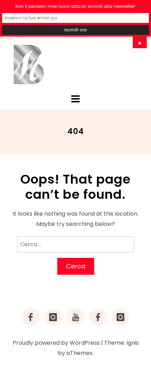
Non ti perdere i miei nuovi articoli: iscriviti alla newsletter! (75, 6)
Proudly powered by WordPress (56, 343)
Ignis (132, 343)
